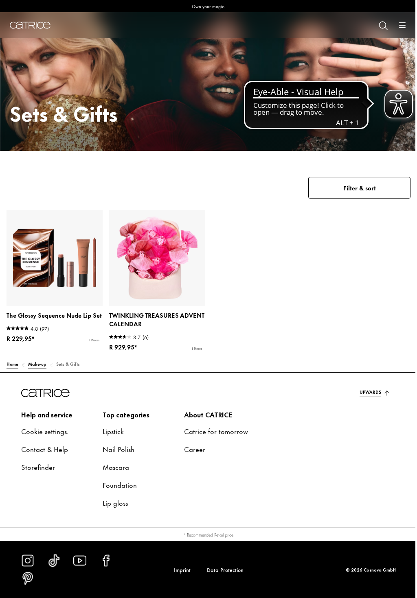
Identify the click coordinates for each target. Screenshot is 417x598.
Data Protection (225, 569)
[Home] (30, 25)
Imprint (182, 569)
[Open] (402, 25)
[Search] (383, 25)
